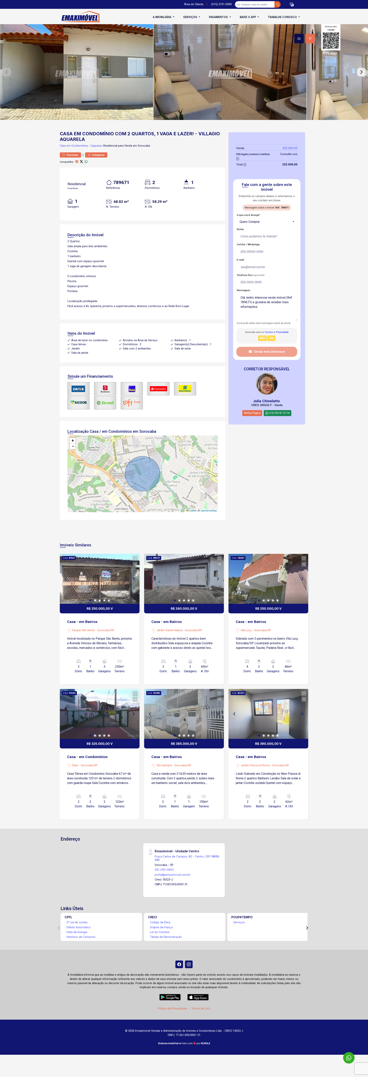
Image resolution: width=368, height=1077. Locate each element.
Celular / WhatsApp (248, 244)
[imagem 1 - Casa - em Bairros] (100, 579)
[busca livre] (277, 4)
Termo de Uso (200, 1008)
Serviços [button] (190, 17)
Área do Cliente (193, 4)
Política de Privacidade (172, 1008)
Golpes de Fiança (161, 927)
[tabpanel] (184, 72)
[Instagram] (189, 964)
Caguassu (96, 145)
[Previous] (66, 579)
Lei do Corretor (160, 932)
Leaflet (192, 510)
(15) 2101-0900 (164, 869)
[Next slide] (361, 72)
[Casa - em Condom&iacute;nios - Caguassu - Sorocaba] (79, 17)
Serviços (239, 922)
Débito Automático (79, 927)
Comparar (98, 155)
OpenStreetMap (208, 510)
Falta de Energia (77, 932)
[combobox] (266, 222)
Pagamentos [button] (219, 17)
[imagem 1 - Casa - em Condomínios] (100, 714)
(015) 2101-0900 (221, 4)
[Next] (133, 579)
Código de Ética (160, 922)
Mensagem (243, 290)
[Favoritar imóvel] (135, 558)
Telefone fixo (250, 275)
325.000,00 (289, 148)
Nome (240, 229)
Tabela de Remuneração (166, 936)
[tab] (299, 38)
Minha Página (252, 413)
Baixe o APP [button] (248, 17)
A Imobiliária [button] (162, 17)
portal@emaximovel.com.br (172, 874)
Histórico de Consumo (81, 936)
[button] (292, 4)
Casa (63, 145)
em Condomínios (77, 145)
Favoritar (72, 155)
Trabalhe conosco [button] (283, 17)
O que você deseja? (248, 215)
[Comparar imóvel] (135, 564)
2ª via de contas (77, 922)
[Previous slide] (6, 72)
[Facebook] (179, 964)
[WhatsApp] (349, 1058)
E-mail (240, 259)
